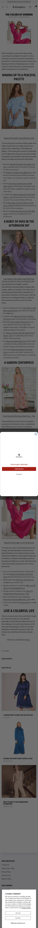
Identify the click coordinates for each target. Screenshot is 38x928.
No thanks (19, 474)
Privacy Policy (26, 908)
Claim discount (19, 469)
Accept (18, 913)
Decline (18, 918)
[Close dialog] (36, 434)
